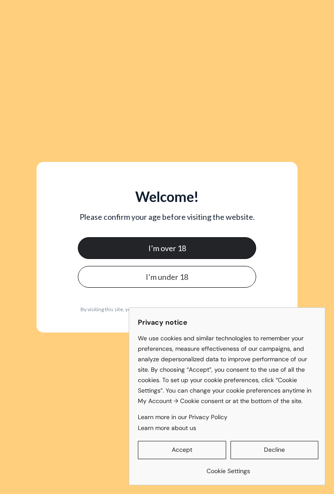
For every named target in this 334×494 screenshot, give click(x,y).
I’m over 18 (167, 248)
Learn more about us (167, 428)
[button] (182, 450)
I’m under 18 (167, 277)
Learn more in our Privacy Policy (182, 417)
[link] (228, 467)
